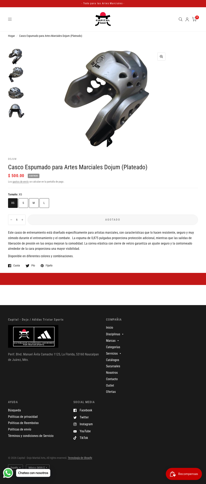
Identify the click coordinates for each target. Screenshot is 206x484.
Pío (33, 265)
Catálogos (112, 360)
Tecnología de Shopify (80, 457)
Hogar (11, 35)
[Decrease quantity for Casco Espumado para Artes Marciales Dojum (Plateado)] (11, 220)
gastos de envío (20, 181)
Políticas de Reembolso (23, 423)
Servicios (112, 353)
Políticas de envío (19, 429)
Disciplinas (113, 334)
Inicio (109, 327)
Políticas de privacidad (23, 417)
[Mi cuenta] (187, 19)
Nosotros (112, 373)
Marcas (110, 341)
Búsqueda (14, 410)
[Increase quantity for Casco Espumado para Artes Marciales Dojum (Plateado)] (22, 220)
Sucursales (113, 366)
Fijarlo (49, 265)
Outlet (110, 385)
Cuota (16, 265)
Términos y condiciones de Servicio (31, 436)
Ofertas (111, 392)
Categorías (113, 347)
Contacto (112, 379)
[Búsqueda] (180, 19)
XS (12, 202)
